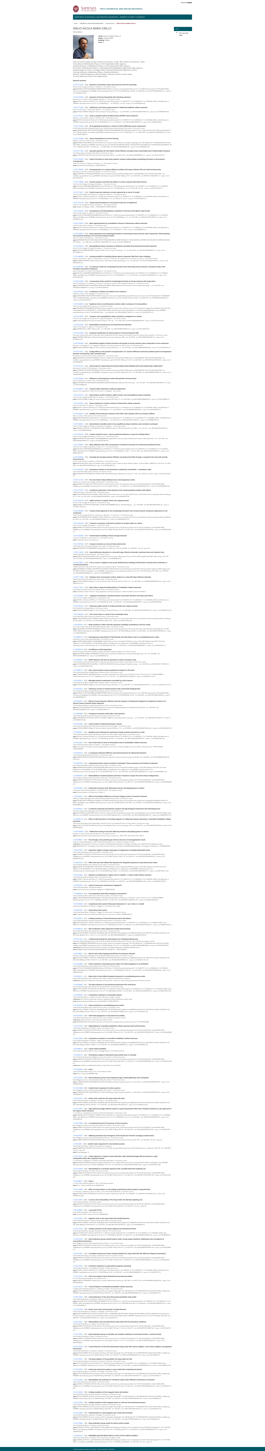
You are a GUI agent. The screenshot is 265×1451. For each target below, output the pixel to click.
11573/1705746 (78, 211)
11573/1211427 (78, 480)
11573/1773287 (78, 107)
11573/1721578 (78, 203)
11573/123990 (78, 1109)
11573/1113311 (78, 587)
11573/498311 (78, 1181)
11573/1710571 (78, 192)
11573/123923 (78, 1309)
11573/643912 (78, 809)
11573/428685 (78, 985)
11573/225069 (78, 1005)
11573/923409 (78, 724)
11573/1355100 (78, 500)
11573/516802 (78, 875)
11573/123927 (78, 1359)
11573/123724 (78, 1276)
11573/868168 (78, 649)
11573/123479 (78, 1098)
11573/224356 (78, 1016)
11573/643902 (78, 788)
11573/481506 (78, 862)
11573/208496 (78, 995)
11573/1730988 (78, 182)
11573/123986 (78, 1423)
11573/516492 (78, 850)
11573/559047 (78, 796)
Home (76, 23)
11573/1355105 (78, 434)
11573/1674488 (78, 281)
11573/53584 (77, 1144)
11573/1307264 (78, 523)
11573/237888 (78, 1088)
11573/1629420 (78, 325)
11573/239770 (78, 1055)
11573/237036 (78, 1078)
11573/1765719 (78, 116)
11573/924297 (78, 753)
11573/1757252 (78, 366)
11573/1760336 (78, 97)
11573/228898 (78, 964)
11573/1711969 (78, 151)
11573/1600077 (78, 389)
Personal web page (183, 34)
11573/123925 (78, 1334)
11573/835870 (78, 776)
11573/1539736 (78, 403)
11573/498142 (78, 1049)
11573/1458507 (78, 445)
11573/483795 (78, 929)
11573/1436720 (78, 414)
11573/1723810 (78, 223)
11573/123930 (78, 1402)
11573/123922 (78, 1322)
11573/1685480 (78, 256)
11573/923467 (78, 742)
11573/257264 (78, 1239)
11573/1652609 (78, 343)
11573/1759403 (78, 138)
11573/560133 (78, 819)
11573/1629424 (78, 831)
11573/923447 (78, 689)
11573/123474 (78, 1200)
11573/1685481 (78, 267)
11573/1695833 (78, 234)
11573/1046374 (78, 606)
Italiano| (186, 3)
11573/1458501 (78, 424)
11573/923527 (78, 701)
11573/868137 (78, 670)
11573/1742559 (78, 126)
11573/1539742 (78, 395)
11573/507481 (78, 910)
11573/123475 (78, 1156)
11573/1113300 (78, 577)
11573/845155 (78, 637)
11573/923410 (78, 680)
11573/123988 (78, 1189)
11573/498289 (78, 1069)
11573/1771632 (78, 85)
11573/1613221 (78, 352)
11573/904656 (78, 660)
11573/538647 (78, 840)
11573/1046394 (78, 596)
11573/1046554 (78, 614)
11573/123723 (78, 1229)
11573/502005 (78, 885)
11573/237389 (78, 1123)
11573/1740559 (78, 159)
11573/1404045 (78, 378)
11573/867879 (78, 763)
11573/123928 (78, 1347)
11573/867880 (78, 714)
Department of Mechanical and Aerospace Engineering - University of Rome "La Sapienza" (110, 17)
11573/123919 (78, 1287)
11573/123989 (78, 1169)
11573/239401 (78, 1136)
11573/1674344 (78, 333)
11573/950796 (78, 625)
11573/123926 (78, 1369)
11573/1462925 (78, 469)
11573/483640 (78, 894)
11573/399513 (78, 976)
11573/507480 (78, 904)
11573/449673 (78, 918)
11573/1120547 (78, 552)
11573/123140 (78, 1026)
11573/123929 (78, 1392)
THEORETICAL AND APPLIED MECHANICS (91, 23)
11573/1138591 (78, 563)
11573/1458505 (78, 457)
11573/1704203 (78, 169)
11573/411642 (78, 939)
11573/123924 (78, 1297)
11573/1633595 (78, 304)
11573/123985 (78, 1413)
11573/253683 (78, 1218)
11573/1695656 (78, 246)
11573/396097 (78, 954)
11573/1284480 (78, 511)
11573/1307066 (78, 544)
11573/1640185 (78, 292)
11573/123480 (78, 1038)
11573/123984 (78, 1380)
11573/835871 (78, 732)
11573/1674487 (78, 316)
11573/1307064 (78, 536)
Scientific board (109, 23)
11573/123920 (78, 1266)
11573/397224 (78, 1436)
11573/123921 (78, 1253)
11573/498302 (78, 1210)
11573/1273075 (78, 490)
